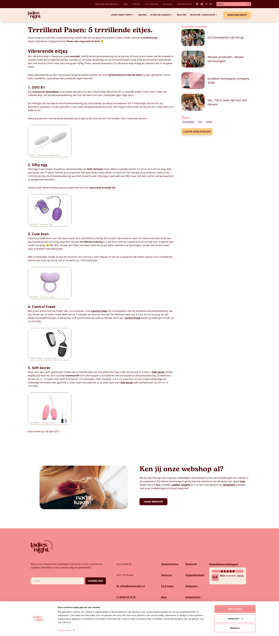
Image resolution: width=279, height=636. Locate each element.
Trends (209, 122)
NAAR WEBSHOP (153, 501)
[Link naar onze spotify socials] (197, 4)
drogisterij (229, 484)
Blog (126, 4)
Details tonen (64, 630)
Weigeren (235, 628)
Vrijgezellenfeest (194, 575)
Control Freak (99, 311)
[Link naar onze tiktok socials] (211, 4)
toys (242, 481)
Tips (200, 122)
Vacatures (167, 4)
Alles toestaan (235, 609)
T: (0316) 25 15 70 (126, 597)
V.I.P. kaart (167, 586)
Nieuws (142, 14)
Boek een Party (237, 15)
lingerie (185, 484)
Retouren (166, 575)
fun (158, 484)
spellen (176, 484)
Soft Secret (158, 372)
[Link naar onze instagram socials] (206, 4)
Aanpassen (233, 618)
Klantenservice (184, 4)
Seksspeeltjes (188, 122)
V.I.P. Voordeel (151, 4)
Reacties (181, 14)
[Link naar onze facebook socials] (202, 4)
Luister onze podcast (197, 131)
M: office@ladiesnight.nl (131, 586)
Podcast (136, 4)
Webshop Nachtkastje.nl (107, 4)
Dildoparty (191, 586)
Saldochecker (193, 597)
